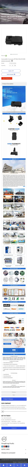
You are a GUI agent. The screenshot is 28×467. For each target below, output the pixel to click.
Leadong (25, 462)
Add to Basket (10, 74)
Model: (2, 63)
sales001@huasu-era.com (10, 419)
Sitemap (14, 462)
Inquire (10, 70)
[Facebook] (8, 446)
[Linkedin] (2, 446)
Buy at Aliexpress (7, 78)
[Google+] (4, 446)
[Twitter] (6, 446)
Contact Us (14, 428)
